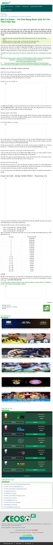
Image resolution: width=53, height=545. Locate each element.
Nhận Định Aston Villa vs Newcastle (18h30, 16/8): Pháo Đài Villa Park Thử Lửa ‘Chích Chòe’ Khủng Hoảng (25, 329)
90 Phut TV (8, 493)
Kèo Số (8, 305)
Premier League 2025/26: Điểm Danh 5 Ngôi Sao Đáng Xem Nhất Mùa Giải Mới (19, 372)
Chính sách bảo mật (7, 543)
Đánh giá (14, 422)
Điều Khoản (18, 543)
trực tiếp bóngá (15, 486)
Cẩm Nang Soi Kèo (6, 10)
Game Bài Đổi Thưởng (36, 6)
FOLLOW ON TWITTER (26, 538)
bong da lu (17, 527)
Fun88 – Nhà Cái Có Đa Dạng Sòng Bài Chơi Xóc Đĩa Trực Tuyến (16, 402)
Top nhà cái (25, 6)
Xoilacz (24, 484)
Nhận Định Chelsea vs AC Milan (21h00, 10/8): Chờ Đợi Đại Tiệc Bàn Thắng (19, 42)
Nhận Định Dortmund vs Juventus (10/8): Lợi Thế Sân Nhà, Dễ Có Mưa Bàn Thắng (21, 41)
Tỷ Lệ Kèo (17, 6)
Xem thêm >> (27, 476)
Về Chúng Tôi (28, 543)
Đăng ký (35, 422)
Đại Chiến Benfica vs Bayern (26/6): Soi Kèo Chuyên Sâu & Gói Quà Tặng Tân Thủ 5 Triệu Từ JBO (23, 387)
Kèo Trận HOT (9, 6)
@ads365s (35, 530)
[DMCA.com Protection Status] (26, 536)
